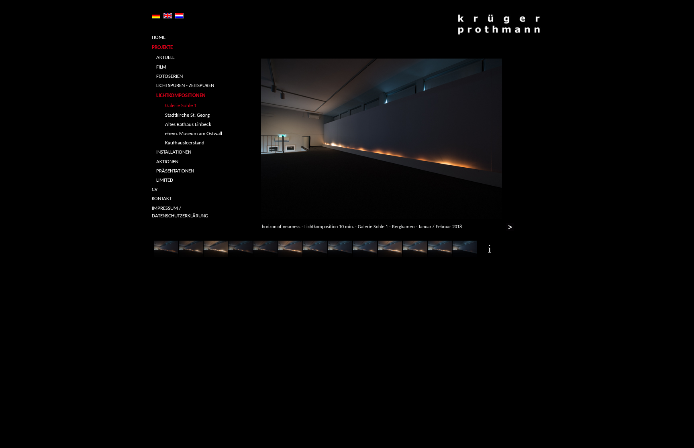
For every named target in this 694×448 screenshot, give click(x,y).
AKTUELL (165, 57)
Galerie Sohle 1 (181, 105)
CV (154, 189)
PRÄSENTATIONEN (175, 171)
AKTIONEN (167, 161)
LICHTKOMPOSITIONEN (181, 95)
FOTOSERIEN (169, 76)
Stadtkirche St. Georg (187, 115)
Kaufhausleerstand (184, 143)
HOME (158, 37)
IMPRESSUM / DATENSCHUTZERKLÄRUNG (180, 212)
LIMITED (164, 180)
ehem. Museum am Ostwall (193, 133)
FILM (161, 67)
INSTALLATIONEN (173, 152)
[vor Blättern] (510, 228)
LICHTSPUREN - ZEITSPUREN (185, 85)
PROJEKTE (162, 47)
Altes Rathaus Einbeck (188, 124)
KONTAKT (161, 198)
